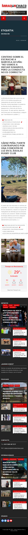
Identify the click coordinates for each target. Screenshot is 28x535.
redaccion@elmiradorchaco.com (14, 448)
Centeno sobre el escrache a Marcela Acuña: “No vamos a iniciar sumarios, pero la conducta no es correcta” (13, 64)
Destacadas (6, 122)
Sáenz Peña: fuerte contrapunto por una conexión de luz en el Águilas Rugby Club (13, 148)
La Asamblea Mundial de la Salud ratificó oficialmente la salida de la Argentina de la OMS (18, 509)
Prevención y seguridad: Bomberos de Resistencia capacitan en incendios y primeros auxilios (13, 393)
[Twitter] (5, 520)
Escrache (14, 128)
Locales (13, 122)
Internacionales (13, 459)
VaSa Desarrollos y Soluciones (18, 530)
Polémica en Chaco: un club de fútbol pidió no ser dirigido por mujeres (19, 344)
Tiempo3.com (16, 290)
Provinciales (14, 227)
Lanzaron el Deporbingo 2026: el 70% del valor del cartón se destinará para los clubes (20, 356)
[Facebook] (2, 520)
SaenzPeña (15, 233)
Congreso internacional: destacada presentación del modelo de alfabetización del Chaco (19, 487)
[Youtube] (11, 520)
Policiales (17, 385)
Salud (18, 122)
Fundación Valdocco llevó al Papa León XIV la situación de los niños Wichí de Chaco (19, 497)
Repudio (9, 134)
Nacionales (16, 305)
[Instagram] (8, 520)
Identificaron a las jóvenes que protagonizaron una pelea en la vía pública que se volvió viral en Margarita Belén (20, 422)
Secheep (21, 233)
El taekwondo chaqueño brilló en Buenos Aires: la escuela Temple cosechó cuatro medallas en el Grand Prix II (19, 335)
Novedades (6, 307)
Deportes (5, 305)
